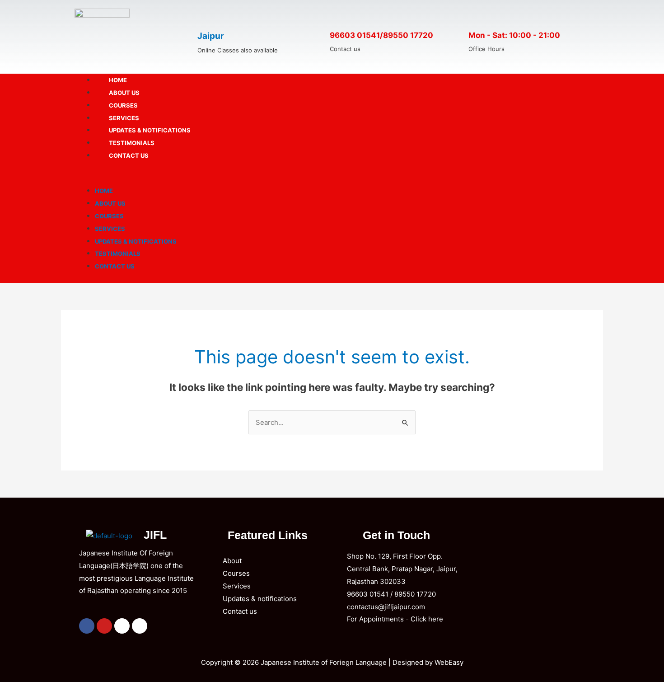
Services (124, 118)
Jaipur (210, 36)
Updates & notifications (150, 130)
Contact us (129, 155)
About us (124, 92)
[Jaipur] (207, 16)
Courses (123, 105)
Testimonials (131, 142)
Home (118, 80)
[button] (332, 178)
